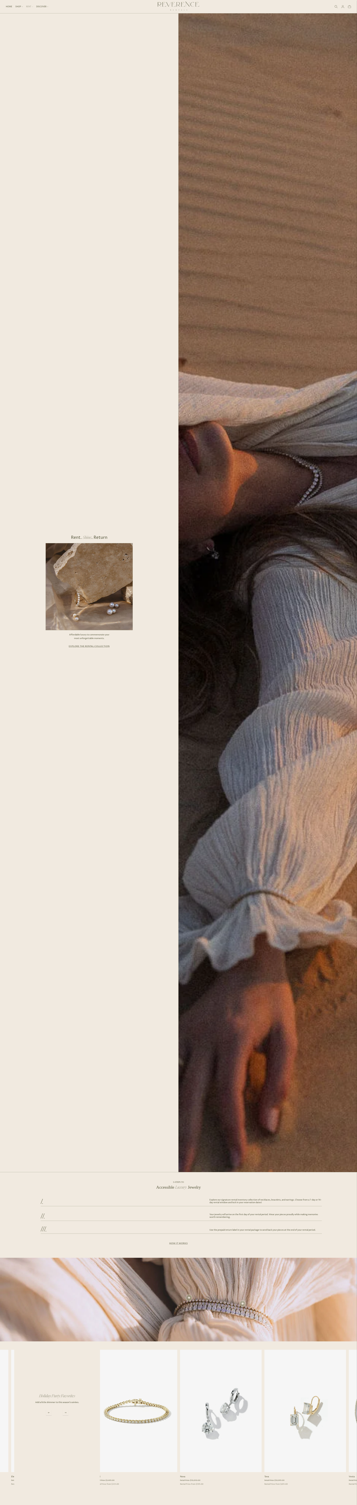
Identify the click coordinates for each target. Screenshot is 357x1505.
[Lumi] (136, 1411)
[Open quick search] (336, 7)
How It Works (178, 1243)
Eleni (13, 1476)
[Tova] (305, 1411)
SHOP (18, 6)
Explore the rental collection (89, 646)
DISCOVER (41, 6)
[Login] (343, 7)
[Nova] (221, 1411)
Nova (182, 1476)
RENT (28, 6)
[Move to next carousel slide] (65, 1412)
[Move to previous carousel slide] (49, 1412)
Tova (266, 1476)
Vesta (352, 1476)
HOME (9, 6)
